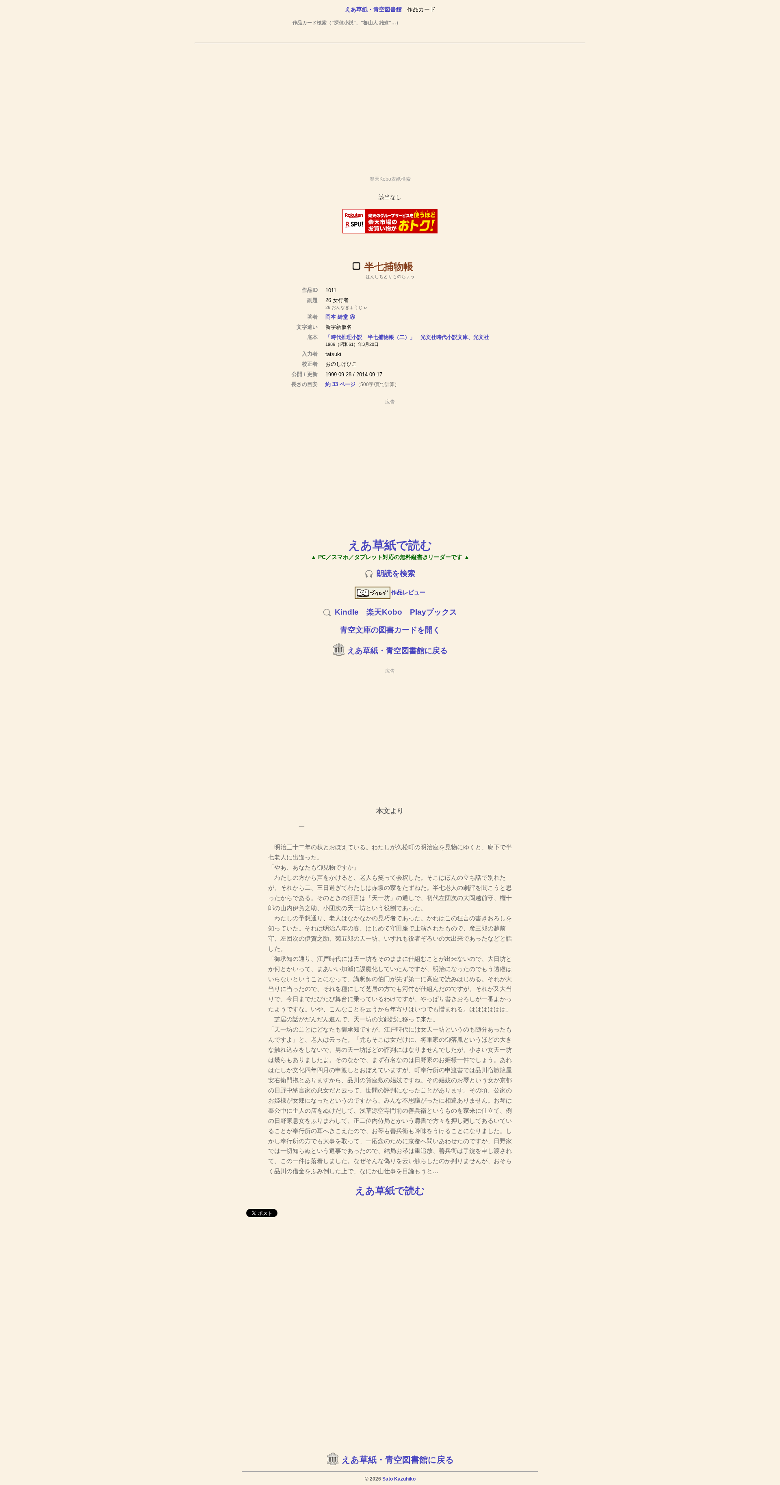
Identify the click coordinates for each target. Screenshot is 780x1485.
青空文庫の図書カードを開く (390, 630)
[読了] (356, 266)
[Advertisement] (390, 106)
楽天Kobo (384, 612)
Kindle (347, 612)
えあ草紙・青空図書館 (373, 9)
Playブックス (433, 612)
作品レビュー (408, 592)
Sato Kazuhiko (399, 1479)
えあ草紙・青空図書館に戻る (397, 650)
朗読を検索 (396, 573)
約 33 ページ (340, 384)
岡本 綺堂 (336, 317)
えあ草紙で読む (390, 545)
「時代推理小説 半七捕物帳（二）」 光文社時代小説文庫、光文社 (407, 337)
